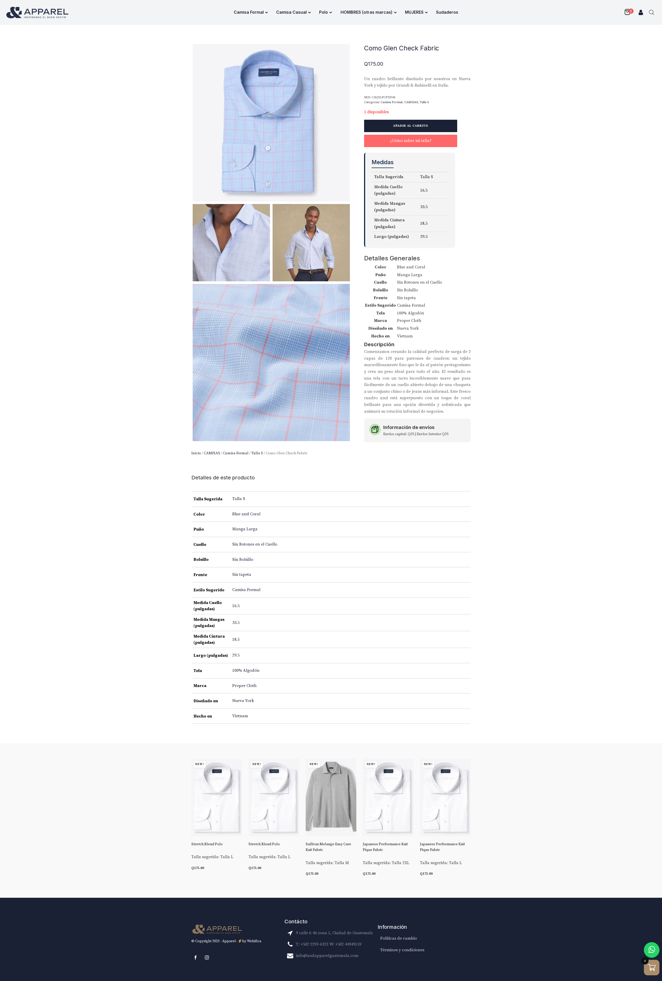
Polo (323, 12)
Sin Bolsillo (242, 559)
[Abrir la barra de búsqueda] (651, 12)
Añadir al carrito (410, 126)
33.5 (235, 622)
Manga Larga (245, 529)
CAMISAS (212, 453)
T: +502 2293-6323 (312, 944)
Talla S (257, 453)
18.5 (235, 639)
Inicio (196, 453)
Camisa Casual (291, 12)
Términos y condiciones (402, 950)
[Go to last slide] (195, 820)
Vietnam (240, 716)
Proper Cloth (244, 685)
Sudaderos (447, 12)
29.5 (235, 655)
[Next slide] (466, 820)
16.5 (235, 605)
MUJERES (414, 12)
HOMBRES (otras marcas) (367, 12)
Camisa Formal (249, 12)
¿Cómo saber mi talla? (411, 140)
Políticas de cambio (398, 938)
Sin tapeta (241, 574)
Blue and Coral (246, 514)
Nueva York (243, 700)
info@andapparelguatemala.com (327, 955)
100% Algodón (245, 670)
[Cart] (628, 12)
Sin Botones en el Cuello (254, 544)
